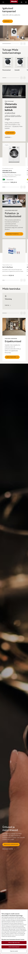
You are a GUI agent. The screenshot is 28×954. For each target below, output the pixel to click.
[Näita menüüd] (3, 2)
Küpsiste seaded (14, 951)
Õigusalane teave (5, 939)
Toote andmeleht (10, 179)
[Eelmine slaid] (21, 43)
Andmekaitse (12, 939)
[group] (14, 163)
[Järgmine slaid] (24, 43)
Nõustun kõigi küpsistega (14, 942)
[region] (14, 25)
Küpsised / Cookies (20, 939)
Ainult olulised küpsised (14, 946)
